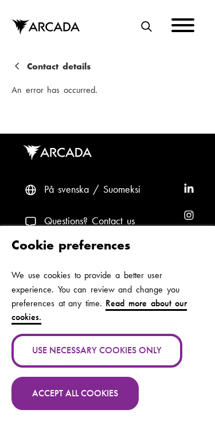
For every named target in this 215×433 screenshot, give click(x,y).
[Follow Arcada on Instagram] (189, 216)
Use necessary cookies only (97, 350)
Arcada (45, 27)
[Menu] (183, 27)
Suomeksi (121, 189)
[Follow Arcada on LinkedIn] (189, 190)
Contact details (59, 66)
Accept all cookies (75, 393)
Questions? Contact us (89, 221)
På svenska (66, 189)
